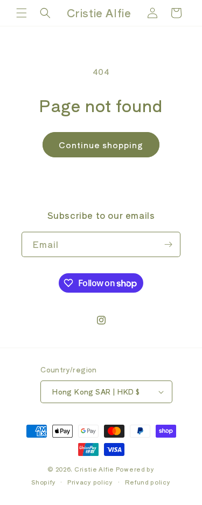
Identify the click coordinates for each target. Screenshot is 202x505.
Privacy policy (90, 482)
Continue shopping (101, 144)
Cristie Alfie (94, 469)
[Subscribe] (168, 244)
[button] (21, 13)
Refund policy (148, 482)
